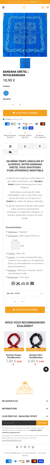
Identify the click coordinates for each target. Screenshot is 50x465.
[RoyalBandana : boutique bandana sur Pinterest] (25, 447)
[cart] (47, 7)
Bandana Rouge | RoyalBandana (14, 356)
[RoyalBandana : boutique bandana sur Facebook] (21, 447)
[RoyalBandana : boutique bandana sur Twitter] (17, 447)
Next (44, 349)
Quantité (7, 99)
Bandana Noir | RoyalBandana (36, 356)
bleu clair (6, 93)
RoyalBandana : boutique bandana (23, 453)
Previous (6, 349)
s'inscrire (42, 423)
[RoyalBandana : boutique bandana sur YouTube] (33, 447)
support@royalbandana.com (11, 440)
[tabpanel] (25, 63)
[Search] (43, 7)
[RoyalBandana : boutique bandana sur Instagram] (29, 447)
